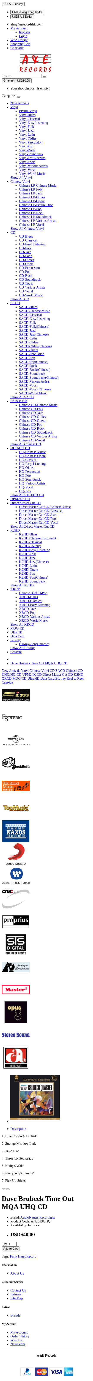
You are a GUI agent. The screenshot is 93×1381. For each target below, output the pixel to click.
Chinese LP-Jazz (30, 193)
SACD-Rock (28, 366)
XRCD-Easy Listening (34, 605)
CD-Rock (25, 275)
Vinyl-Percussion (30, 142)
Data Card (17, 636)
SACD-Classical (30, 315)
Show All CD (19, 299)
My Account (18, 1332)
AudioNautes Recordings (37, 1217)
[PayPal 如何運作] (46, 1375)
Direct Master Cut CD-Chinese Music (45, 507)
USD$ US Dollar (22, 16)
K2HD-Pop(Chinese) (33, 577)
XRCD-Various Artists (34, 616)
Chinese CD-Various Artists (38, 436)
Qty (4, 1244)
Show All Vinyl (21, 177)
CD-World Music (31, 295)
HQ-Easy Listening (32, 464)
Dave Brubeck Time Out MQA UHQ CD (38, 663)
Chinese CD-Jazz (31, 413)
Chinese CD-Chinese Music (38, 405)
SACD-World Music (33, 393)
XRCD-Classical (30, 601)
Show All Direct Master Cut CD (32, 526)
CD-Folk (25, 248)
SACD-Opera (28, 350)
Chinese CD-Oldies (32, 417)
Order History (19, 1336)
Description (18, 1129)
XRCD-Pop (27, 613)
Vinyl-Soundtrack (31, 154)
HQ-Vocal (26, 487)
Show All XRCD (22, 624)
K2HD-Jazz (27, 558)
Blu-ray (15, 640)
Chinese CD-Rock (31, 428)
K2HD (15, 530)
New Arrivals (19, 103)
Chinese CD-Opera (32, 420)
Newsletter (17, 1344)
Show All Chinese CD (25, 444)
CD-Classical (28, 240)
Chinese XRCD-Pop (33, 593)
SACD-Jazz (27, 330)
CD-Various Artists (32, 287)
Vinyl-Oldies (28, 138)
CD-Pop (24, 271)
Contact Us (18, 1290)
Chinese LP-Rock (31, 213)
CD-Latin (25, 256)
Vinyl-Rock (27, 150)
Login (23, 36)
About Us (17, 1273)
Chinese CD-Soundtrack (36, 432)
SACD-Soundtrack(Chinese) (38, 377)
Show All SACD (22, 397)
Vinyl (14, 107)
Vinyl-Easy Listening (33, 123)
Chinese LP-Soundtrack (35, 217)
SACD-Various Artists (34, 381)
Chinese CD (18, 401)
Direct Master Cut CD (25, 503)
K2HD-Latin (28, 565)
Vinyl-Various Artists (33, 166)
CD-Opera (26, 264)
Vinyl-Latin (27, 134)
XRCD (15, 589)
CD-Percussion (29, 268)
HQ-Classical (28, 460)
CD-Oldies (26, 260)
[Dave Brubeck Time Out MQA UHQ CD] (35, 1121)
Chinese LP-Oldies (32, 197)
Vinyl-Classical (29, 119)
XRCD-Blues (28, 597)
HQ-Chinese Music (32, 452)
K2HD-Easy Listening (34, 550)
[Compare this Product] (8, 1189)
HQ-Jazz (25, 491)
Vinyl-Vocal (27, 170)
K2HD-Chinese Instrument (37, 538)
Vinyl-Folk (26, 126)
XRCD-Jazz (27, 609)
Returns (15, 1294)
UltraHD (16, 632)
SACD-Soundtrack (32, 373)
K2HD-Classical (30, 542)
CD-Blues (26, 236)
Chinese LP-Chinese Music (37, 185)
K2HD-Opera (28, 569)
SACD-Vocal (28, 385)
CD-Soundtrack (30, 279)
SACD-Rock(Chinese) (34, 369)
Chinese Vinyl (20, 181)
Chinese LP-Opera (32, 201)
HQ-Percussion (29, 471)
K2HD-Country (30, 546)
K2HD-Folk (27, 554)
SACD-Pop (27, 358)
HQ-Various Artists (32, 483)
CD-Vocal (26, 291)
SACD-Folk (27, 322)
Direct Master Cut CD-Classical (41, 511)
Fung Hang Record (23, 1256)
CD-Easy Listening (32, 244)
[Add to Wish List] (3, 1189)
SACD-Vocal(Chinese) (35, 389)
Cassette (16, 652)
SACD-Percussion (31, 354)
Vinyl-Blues (27, 115)
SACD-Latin (28, 338)
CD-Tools (26, 283)
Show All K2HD (22, 585)
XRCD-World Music (33, 620)
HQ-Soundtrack (30, 479)
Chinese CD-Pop (30, 424)
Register (24, 32)
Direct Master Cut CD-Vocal (38, 522)
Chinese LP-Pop (30, 209)
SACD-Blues (28, 307)
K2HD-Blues (28, 534)
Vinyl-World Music (32, 174)
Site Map (16, 1298)
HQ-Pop (25, 475)
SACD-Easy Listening (34, 319)
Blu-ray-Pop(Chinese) (34, 644)
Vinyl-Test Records (32, 158)
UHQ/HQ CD (20, 448)
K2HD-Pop (27, 573)
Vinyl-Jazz (26, 130)
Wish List (16, 1340)
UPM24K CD (20, 499)
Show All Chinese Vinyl (27, 228)
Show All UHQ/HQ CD (27, 495)
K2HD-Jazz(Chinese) (34, 562)
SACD (15, 303)
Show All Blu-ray (22, 648)
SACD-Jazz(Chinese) (34, 334)
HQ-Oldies (26, 467)
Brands (15, 1315)
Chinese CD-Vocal (32, 440)
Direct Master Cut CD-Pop (37, 518)
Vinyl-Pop (26, 146)
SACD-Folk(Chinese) (34, 326)
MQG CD (17, 628)
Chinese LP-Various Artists (37, 221)
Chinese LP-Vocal (31, 224)
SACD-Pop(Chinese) (33, 362)
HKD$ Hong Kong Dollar (27, 12)
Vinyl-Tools (27, 162)
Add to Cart (10, 1248)
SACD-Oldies (28, 342)
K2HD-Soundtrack (32, 581)
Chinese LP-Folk (30, 189)
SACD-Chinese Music (34, 311)
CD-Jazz (25, 252)
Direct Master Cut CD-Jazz (37, 515)
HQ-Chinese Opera (32, 456)
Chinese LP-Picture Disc (36, 205)
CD (12, 232)
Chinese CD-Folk (31, 409)
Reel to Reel (75, 678)
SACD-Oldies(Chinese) (35, 346)
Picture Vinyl (28, 111)
